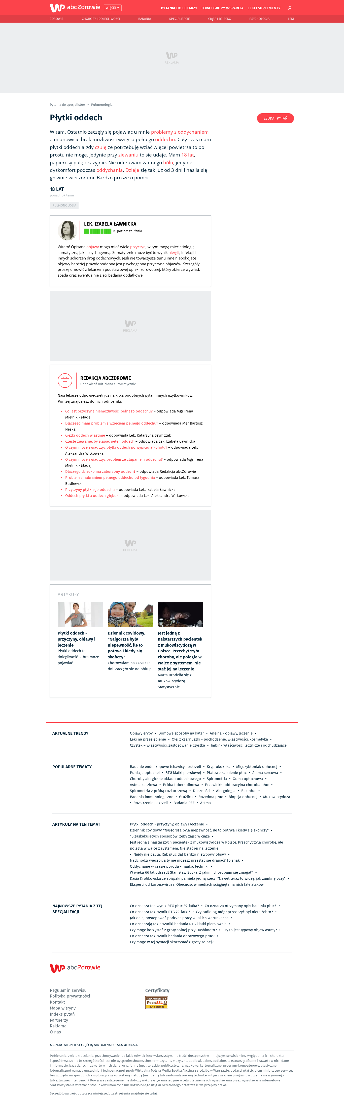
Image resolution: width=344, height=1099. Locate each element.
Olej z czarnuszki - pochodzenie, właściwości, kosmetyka (220, 739)
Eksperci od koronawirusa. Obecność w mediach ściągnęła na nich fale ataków (197, 884)
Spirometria (217, 778)
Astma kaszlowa (143, 785)
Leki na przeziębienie (148, 739)
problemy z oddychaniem (180, 132)
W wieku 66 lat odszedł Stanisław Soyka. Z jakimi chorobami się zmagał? (191, 872)
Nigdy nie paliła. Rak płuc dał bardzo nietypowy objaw (179, 854)
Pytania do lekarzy (179, 8)
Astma (205, 803)
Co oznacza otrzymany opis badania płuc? (240, 906)
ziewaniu (128, 154)
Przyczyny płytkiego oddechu (90, 489)
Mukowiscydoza (276, 797)
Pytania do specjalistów (68, 104)
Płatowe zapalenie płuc (227, 772)
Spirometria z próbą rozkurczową (158, 791)
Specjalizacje (179, 18)
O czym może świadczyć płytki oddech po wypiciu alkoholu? (116, 447)
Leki (291, 18)
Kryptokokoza (218, 766)
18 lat (187, 154)
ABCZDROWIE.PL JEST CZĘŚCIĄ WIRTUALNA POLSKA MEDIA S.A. (94, 1044)
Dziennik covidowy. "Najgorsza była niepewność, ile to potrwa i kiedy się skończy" (199, 830)
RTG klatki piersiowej (183, 772)
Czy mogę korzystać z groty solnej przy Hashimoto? (173, 930)
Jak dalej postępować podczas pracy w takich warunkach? (179, 918)
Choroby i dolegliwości (101, 18)
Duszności (201, 791)
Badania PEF (184, 803)
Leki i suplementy (264, 8)
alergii (174, 252)
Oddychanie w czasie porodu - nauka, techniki (169, 866)
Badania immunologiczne (151, 797)
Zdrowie (56, 18)
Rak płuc (248, 791)
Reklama (58, 1026)
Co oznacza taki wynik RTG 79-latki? (160, 912)
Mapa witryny (63, 1008)
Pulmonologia (102, 104)
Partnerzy (59, 1020)
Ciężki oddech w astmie (85, 435)
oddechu (165, 139)
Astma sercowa (265, 772)
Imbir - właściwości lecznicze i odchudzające (249, 745)
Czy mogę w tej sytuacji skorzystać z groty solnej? (172, 942)
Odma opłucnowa (248, 778)
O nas (55, 1032)
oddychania (109, 170)
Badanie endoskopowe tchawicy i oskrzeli (165, 766)
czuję (101, 147)
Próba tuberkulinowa (181, 785)
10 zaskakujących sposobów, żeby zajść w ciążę (170, 836)
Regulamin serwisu (68, 990)
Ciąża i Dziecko (219, 18)
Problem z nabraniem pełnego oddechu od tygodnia (110, 477)
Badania (144, 18)
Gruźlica (186, 797)
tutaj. (154, 1093)
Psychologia (259, 18)
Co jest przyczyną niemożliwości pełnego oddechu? (109, 411)
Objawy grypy (141, 733)
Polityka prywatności (70, 996)
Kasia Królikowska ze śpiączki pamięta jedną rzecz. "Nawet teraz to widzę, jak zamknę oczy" (208, 878)
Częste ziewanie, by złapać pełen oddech (99, 441)
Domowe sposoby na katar (181, 733)
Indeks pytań (62, 1014)
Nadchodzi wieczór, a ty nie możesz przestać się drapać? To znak (185, 860)
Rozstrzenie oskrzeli (150, 803)
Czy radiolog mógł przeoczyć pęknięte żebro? (234, 912)
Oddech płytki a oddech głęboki (92, 495)
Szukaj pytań (275, 118)
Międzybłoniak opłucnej (256, 766)
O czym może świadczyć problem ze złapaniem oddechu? (114, 459)
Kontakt (57, 1002)
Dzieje (132, 170)
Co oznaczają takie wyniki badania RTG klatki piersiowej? (178, 924)
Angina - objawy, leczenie (231, 733)
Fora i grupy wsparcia (222, 8)
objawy (92, 246)
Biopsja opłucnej (243, 797)
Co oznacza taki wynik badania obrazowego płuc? (172, 936)
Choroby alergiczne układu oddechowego (165, 778)
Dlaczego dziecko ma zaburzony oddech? (100, 471)
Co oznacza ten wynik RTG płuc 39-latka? (164, 906)
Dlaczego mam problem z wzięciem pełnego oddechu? (111, 423)
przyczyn (138, 246)
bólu (168, 162)
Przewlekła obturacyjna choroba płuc (237, 785)
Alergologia (225, 791)
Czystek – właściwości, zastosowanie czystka (167, 745)
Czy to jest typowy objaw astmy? (250, 930)
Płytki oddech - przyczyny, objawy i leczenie (167, 824)
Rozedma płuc (210, 797)
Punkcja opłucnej (145, 772)
